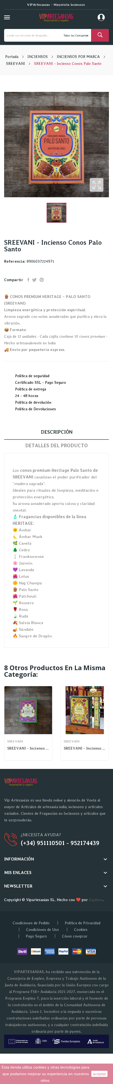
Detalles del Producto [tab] (56, 445)
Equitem (96, 899)
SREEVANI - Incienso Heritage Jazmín (85, 748)
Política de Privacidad (82, 923)
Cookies (80, 929)
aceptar (99, 1074)
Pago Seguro (36, 936)
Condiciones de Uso (42, 929)
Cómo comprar (74, 936)
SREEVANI (15, 741)
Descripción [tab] (56, 432)
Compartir (28, 280)
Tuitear (34, 280)
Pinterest (41, 280)
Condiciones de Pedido (31, 923)
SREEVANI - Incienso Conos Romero (28, 748)
